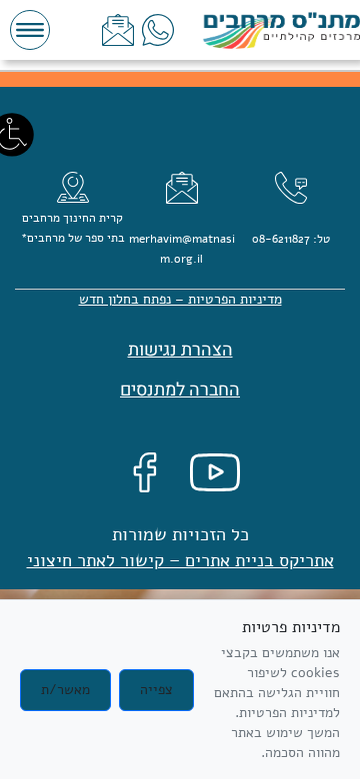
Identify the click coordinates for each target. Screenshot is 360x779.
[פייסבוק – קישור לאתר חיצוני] (145, 471)
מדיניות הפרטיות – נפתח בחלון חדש (180, 299)
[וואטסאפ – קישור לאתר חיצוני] (158, 29)
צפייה (156, 689)
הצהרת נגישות (180, 350)
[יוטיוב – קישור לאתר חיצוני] (215, 471)
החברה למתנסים (180, 390)
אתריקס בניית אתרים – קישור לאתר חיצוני (180, 560)
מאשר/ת (65, 689)
